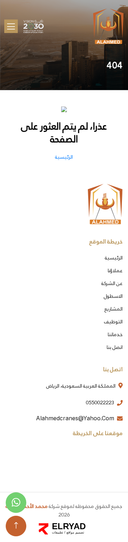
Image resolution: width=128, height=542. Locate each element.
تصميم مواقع (75, 532)
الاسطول (113, 296)
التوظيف (113, 321)
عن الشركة (112, 283)
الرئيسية (114, 257)
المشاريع (114, 308)
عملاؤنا (115, 270)
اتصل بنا (115, 347)
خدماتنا (115, 334)
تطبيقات (57, 532)
